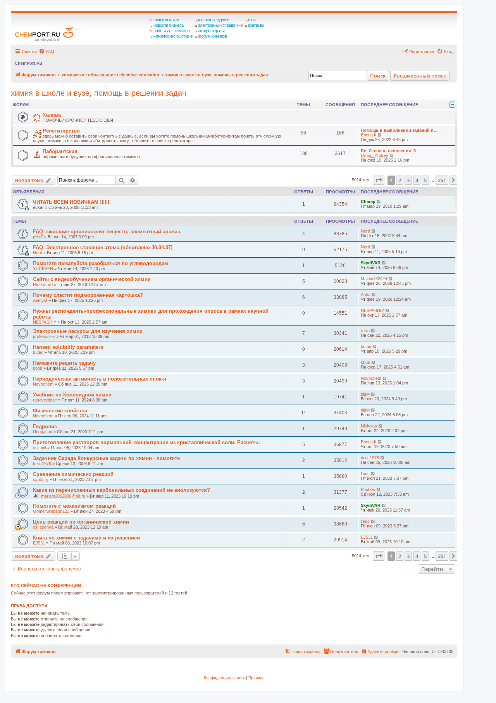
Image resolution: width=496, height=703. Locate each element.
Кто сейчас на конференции (46, 585)
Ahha (365, 294)
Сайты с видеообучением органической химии (92, 279)
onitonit (39, 447)
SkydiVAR (371, 262)
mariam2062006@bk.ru (63, 496)
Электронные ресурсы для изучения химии (88, 331)
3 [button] (408, 180)
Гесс (365, 473)
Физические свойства (60, 411)
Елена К (368, 135)
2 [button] (399, 180)
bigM (365, 394)
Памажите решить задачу (64, 363)
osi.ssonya (43, 527)
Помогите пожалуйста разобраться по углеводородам (100, 263)
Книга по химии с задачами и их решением (87, 538)
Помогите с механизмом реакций (74, 506)
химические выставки (173, 36)
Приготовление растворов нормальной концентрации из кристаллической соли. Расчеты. (146, 442)
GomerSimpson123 (51, 511)
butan (38, 352)
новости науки (166, 19)
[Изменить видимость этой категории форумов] (452, 105)
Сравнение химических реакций (73, 474)
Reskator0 (43, 284)
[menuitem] (46, 51)
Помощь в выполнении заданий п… (399, 130)
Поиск (378, 75)
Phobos (368, 489)
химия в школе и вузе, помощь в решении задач (98, 93)
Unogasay (42, 431)
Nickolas (369, 426)
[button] (378, 180)
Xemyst (40, 300)
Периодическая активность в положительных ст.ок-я (99, 379)
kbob (37, 368)
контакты (256, 25)
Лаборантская (60, 151)
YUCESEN (43, 268)
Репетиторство (61, 131)
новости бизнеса (168, 25)
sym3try (40, 479)
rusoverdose (45, 400)
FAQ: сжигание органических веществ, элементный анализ (106, 231)
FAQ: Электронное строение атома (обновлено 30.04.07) (102, 247)
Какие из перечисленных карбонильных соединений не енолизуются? (121, 490)
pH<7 (38, 236)
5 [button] (425, 180)
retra (365, 330)
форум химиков (212, 36)
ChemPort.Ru (28, 63)
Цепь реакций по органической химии (81, 522)
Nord (365, 231)
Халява (52, 115)
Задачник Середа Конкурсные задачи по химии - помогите (106, 458)
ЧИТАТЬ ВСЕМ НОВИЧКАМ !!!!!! (71, 202)
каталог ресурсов (213, 19)
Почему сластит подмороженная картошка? (88, 295)
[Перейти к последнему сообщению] (379, 201)
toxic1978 (42, 463)
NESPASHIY (44, 322)
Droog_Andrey (374, 155)
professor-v (44, 336)
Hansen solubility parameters (68, 347)
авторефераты (211, 30)
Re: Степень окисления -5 (388, 150)
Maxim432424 (374, 278)
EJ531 (39, 543)
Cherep (368, 201)
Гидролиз (45, 426)
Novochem (43, 384)
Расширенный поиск (420, 75)
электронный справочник (220, 25)
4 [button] (416, 180)
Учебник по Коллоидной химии (72, 395)
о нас (253, 19)
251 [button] (442, 180)
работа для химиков (171, 30)
